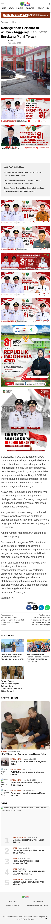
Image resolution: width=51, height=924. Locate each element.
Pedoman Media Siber (37, 906)
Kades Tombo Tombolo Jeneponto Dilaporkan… (26, 783)
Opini (24, 837)
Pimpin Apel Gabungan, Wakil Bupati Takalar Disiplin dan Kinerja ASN (12, 656)
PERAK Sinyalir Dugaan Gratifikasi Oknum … (27, 773)
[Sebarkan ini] (29, 607)
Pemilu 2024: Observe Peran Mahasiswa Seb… (26, 862)
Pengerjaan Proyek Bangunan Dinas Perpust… (27, 794)
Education (17, 837)
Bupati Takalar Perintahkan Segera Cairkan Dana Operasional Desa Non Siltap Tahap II (11, 686)
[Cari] (49, 4)
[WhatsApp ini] (47, 607)
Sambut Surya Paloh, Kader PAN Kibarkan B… (28, 883)
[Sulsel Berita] (25, 4)
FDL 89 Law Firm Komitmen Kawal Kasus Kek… (24, 754)
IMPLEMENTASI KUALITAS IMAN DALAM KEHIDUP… (29, 872)
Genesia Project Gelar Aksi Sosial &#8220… (28, 841)
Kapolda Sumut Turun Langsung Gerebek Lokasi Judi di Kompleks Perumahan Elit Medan (12, 620)
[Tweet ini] (35, 607)
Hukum (4, 751)
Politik (21, 879)
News (19, 759)
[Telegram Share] (41, 607)
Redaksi (13, 902)
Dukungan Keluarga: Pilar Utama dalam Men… (28, 851)
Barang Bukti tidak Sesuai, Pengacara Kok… (28, 762)
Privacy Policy (13, 906)
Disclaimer (37, 902)
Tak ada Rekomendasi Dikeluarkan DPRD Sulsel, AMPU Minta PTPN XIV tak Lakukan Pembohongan (40, 620)
